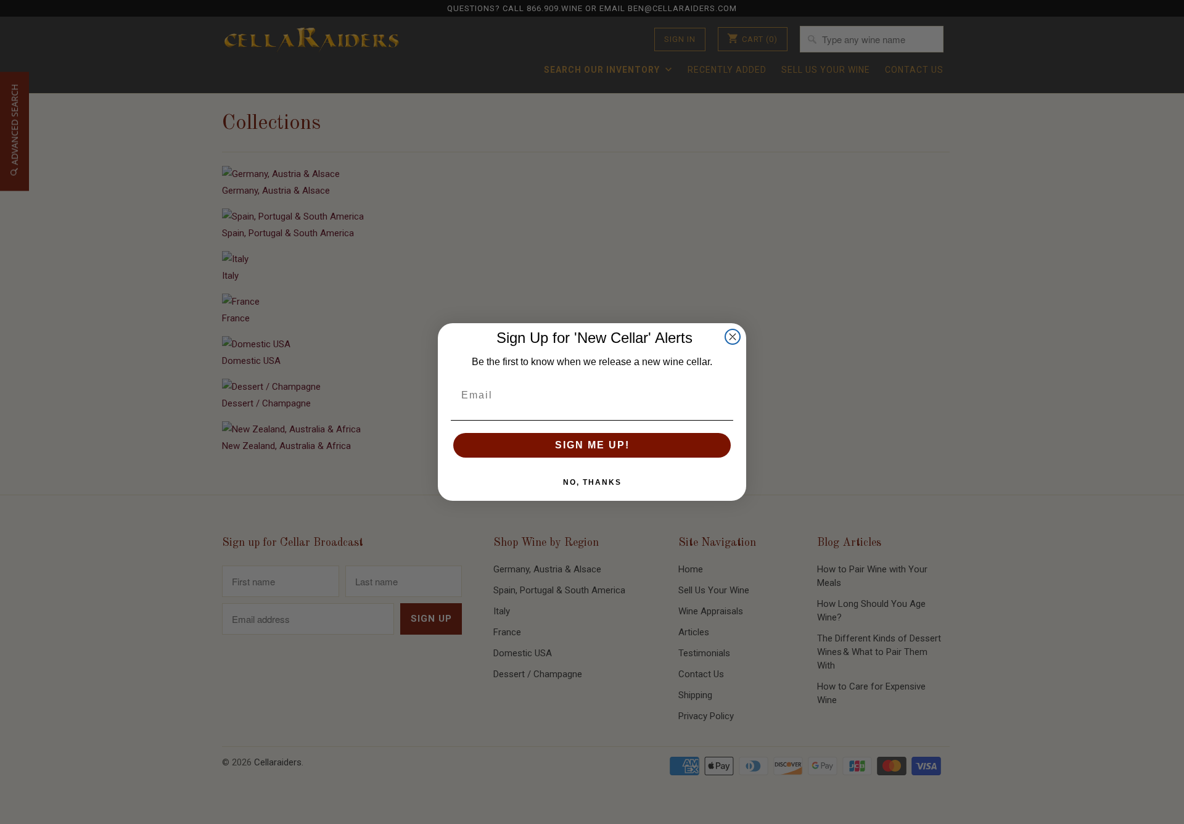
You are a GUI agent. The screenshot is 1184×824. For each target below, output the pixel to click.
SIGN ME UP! (592, 445)
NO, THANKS (592, 482)
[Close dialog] (732, 336)
